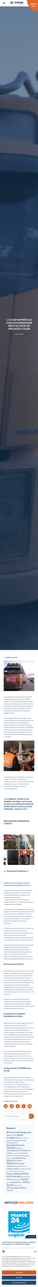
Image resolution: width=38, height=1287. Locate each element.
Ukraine (22, 1187)
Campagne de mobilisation (18, 1150)
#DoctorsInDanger (16, 1132)
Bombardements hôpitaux (15, 1146)
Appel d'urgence (14, 1136)
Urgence (9, 1190)
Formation (18, 1160)
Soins (21, 1182)
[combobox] (17, 1116)
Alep (29, 1132)
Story (26, 1181)
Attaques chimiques (23, 1138)
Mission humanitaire (20, 1171)
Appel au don (11, 1135)
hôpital (25, 1166)
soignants (15, 1182)
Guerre (10, 1163)
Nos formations (25, 1176)
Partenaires (10, 1179)
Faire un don (33, 5)
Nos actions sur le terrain (17, 1175)
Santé (24, 1179)
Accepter (19, 1272)
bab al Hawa (22, 1140)
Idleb (16, 1169)
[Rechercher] (31, 1116)
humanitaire (19, 1166)
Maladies (14, 1171)
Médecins (10, 1174)
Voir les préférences (19, 1283)
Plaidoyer (18, 1179)
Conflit (17, 1153)
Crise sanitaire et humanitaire (21, 1155)
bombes (19, 1148)
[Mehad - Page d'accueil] (17, 3)
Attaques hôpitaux (11, 1140)
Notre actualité (11, 657)
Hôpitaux (10, 1168)
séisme (15, 1185)
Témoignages (12, 1187)
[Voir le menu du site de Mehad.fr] (4, 3)
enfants (11, 1158)
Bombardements (11, 1143)
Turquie (20, 1185)
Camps (9, 1153)
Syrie (9, 1184)
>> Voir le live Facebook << (16, 871)
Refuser (19, 1277)
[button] (35, 1252)
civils (14, 1153)
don (7, 1158)
